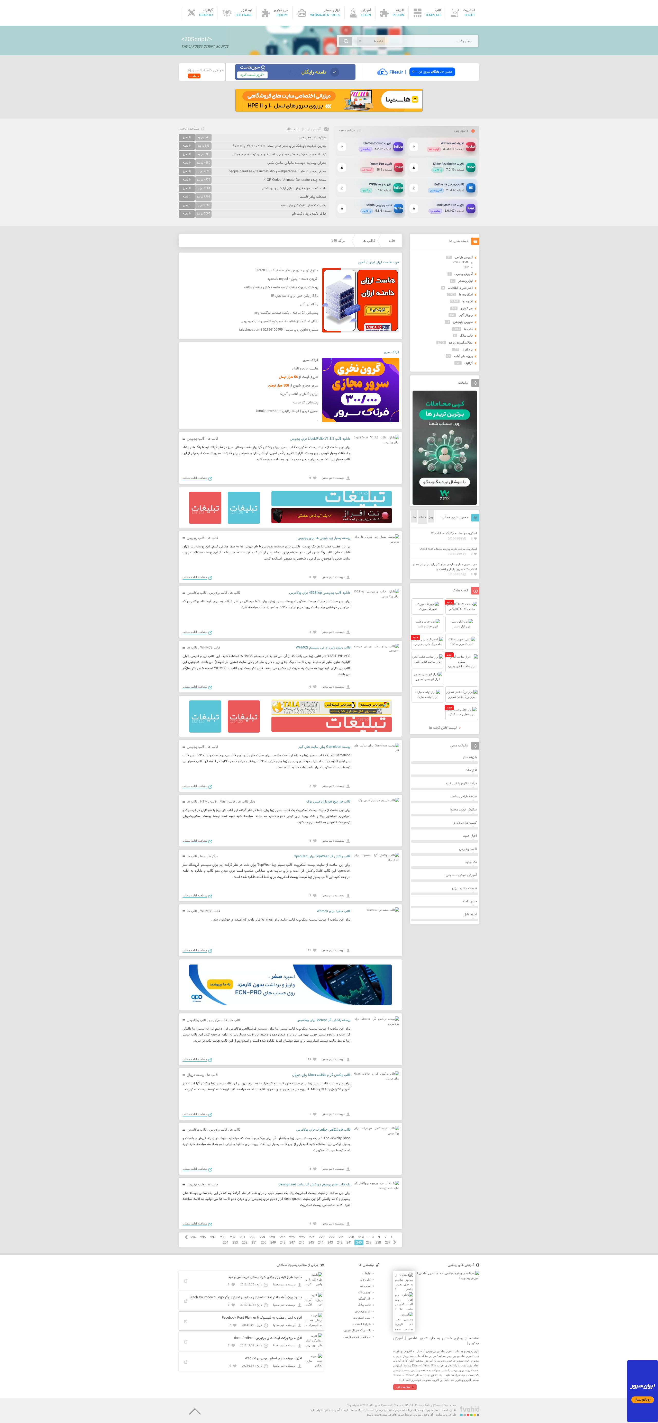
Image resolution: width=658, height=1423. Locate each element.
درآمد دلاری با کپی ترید (461, 783)
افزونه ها (467, 301)
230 (252, 1237)
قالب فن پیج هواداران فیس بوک (328, 801)
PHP (466, 266)
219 (361, 1237)
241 (349, 1242)
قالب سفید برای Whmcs (333, 911)
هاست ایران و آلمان (305, 368)
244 (320, 1242)
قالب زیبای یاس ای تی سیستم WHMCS (323, 647)
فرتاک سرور (391, 352)
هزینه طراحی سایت (464, 796)
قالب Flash (227, 801)
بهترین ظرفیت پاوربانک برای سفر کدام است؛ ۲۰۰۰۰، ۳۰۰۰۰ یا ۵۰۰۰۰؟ (279, 146)
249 (273, 1242)
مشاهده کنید (403, 1387)
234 (213, 1237)
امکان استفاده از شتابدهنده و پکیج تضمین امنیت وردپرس (279, 321)
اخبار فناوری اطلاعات (460, 287)
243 (330, 1242)
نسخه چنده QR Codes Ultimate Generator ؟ (295, 180)
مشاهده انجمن (189, 128)
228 (272, 1237)
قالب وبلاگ (466, 335)
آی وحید (428, 1414)
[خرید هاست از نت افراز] (331, 522)
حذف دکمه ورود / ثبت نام (309, 214)
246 (301, 1242)
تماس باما (365, 1285)
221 (341, 1237)
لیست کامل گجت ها (443, 728)
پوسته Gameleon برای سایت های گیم (324, 747)
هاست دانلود (374, 1414)
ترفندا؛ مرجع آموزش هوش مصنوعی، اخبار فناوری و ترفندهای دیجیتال (279, 154)
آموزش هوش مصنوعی (461, 875)
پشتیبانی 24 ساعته (305, 402)
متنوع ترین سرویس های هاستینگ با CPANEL (286, 270)
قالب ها (369, 240)
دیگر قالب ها (246, 801)
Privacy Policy (423, 1405)
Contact (398, 1405)
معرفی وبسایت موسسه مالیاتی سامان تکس (296, 163)
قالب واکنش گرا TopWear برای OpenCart (322, 856)
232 (232, 1237)
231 (242, 1237)
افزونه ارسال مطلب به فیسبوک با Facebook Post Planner (262, 1317)
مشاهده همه (347, 130)
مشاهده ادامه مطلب (194, 477)
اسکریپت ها (466, 294)
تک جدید (471, 862)
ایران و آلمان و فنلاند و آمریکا (299, 394)
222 (331, 1237)
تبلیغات (367, 1273)
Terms (438, 1405)
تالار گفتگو (365, 1298)
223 (321, 1237)
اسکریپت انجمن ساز (312, 137)
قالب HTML (208, 801)
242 (339, 1242)
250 (263, 1242)
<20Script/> (196, 39)
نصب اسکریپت (362, 1317)
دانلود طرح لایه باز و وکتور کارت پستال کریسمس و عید (265, 1277)
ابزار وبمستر (465, 280)
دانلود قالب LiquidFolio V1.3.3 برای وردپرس (320, 439)
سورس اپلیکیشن (463, 321)
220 (351, 1237)
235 (203, 1237)
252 (244, 1242)
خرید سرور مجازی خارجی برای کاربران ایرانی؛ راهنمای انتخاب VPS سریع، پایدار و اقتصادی (445, 567)
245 (311, 1242)
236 (193, 1237)
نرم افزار (467, 349)
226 (292, 1237)
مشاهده (194, 75)
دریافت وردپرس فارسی (357, 1336)
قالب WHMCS (210, 647)
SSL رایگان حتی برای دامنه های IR (294, 296)
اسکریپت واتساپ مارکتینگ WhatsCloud (454, 533)
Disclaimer (450, 1405)
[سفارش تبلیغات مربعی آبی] (244, 522)
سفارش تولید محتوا (463, 809)
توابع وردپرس (363, 1311)
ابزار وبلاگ (364, 1292)
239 (368, 1242)
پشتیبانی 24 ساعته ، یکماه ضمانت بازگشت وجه (286, 313)
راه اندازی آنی (309, 304)
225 (302, 1237)
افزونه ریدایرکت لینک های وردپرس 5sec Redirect (268, 1338)
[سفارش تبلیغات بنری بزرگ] (331, 505)
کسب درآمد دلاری (465, 822)
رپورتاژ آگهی (466, 315)
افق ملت (471, 770)
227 (282, 1237)
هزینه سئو (470, 757)
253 (235, 1242)
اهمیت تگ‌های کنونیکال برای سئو (303, 205)
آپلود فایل (470, 914)
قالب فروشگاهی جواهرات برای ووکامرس (323, 1129)
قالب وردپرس (196, 439)
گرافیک (468, 363)
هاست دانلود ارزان (464, 888)
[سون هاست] (295, 78)
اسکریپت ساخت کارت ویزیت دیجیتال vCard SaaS (448, 548)
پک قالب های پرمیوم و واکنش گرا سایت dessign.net (314, 1184)
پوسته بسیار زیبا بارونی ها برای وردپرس (324, 538)
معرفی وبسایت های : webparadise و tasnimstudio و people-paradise (277, 171)
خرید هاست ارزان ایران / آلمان (378, 262)
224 (311, 1237)
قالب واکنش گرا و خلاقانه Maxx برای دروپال (321, 1075)
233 (222, 1237)
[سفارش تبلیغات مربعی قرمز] (205, 522)
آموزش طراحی (464, 257)
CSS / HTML (461, 262)
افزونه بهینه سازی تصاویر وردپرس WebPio (273, 1358)
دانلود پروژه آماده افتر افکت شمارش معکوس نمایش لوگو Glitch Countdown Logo (245, 1297)
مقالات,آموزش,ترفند (461, 342)
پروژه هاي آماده (463, 356)
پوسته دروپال (195, 1075)
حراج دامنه (469, 901)
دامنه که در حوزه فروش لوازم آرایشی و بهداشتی (294, 188)
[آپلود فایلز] (416, 78)
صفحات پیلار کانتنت (313, 197)
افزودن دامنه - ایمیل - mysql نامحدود (293, 279)
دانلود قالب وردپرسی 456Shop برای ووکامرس (319, 593)
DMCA (409, 1405)
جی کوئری (466, 308)
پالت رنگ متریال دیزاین (357, 1330)
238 (378, 1242)
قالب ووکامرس (196, 593)
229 (262, 1237)
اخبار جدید (470, 836)
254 (225, 1242)
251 (254, 1242)
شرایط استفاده (362, 1324)
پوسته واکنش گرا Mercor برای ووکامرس (323, 1020)
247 (292, 1242)
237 (387, 1242)
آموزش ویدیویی (463, 273)
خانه (392, 240)
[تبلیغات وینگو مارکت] (445, 503)
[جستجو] (345, 41)
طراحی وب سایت (445, 1414)
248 (282, 1242)
